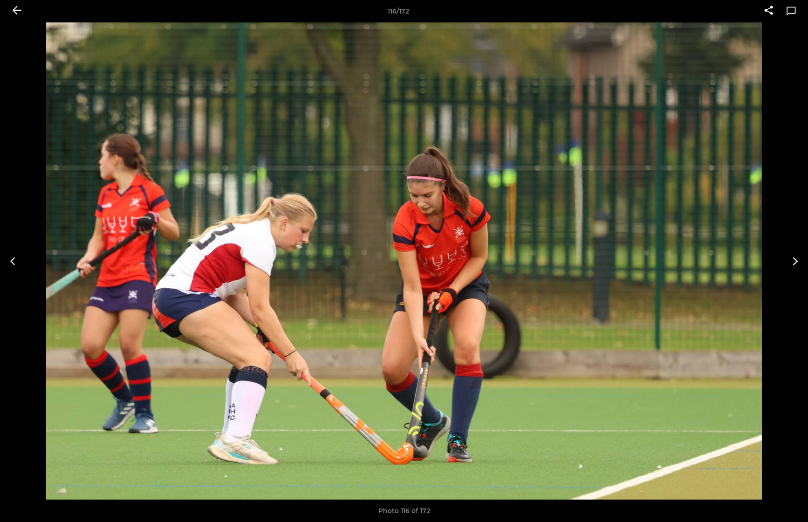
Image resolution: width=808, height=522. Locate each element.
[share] (768, 11)
